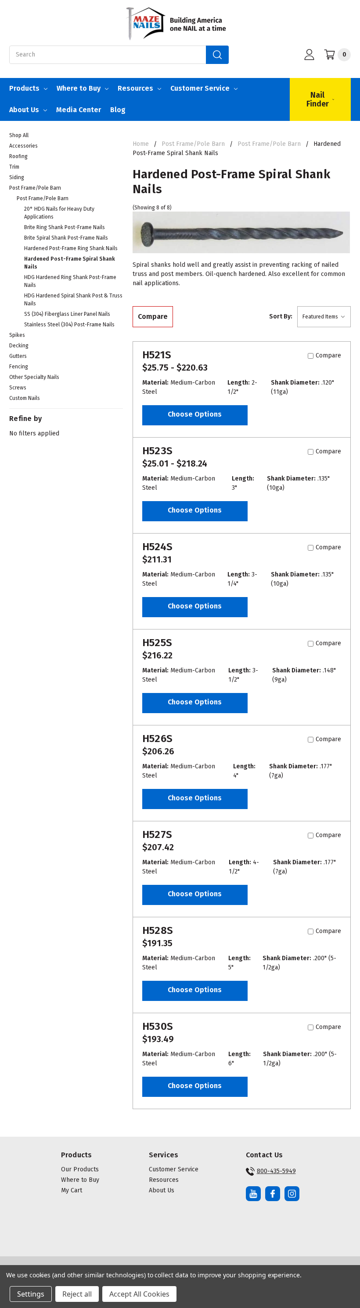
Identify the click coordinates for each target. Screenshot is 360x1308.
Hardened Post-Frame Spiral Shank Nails (69, 263)
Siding (16, 177)
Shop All (19, 135)
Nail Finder (317, 99)
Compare (153, 316)
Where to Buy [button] (80, 1180)
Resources (135, 88)
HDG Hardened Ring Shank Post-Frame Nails (70, 281)
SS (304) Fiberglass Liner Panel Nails (67, 314)
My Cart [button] (71, 1190)
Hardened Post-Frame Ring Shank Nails (71, 248)
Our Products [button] (80, 1169)
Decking (19, 346)
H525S (157, 642)
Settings (30, 1294)
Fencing (18, 367)
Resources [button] (164, 1180)
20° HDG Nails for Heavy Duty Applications (59, 213)
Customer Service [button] (173, 1169)
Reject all (77, 1294)
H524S (157, 547)
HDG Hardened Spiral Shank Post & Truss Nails (73, 300)
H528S (157, 930)
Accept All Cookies (139, 1294)
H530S (157, 1026)
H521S (156, 355)
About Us (24, 110)
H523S (157, 451)
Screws (17, 388)
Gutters (18, 356)
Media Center (78, 110)
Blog (118, 110)
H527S (157, 834)
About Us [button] (161, 1190)
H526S (157, 738)
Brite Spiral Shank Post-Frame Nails (66, 238)
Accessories (23, 146)
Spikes (17, 335)
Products (24, 88)
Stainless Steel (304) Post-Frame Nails (69, 325)
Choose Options (195, 414)
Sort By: (280, 316)
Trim (14, 167)
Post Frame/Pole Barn (35, 188)
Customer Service (200, 88)
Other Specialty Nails (34, 377)
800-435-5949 (276, 1171)
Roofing (18, 156)
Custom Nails (24, 398)
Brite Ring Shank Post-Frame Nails (64, 227)
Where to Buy (79, 88)
